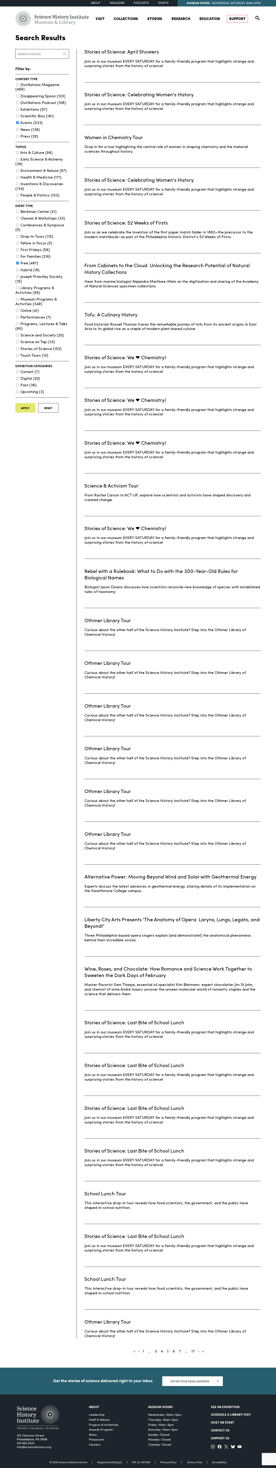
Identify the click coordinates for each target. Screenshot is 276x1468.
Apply (25, 408)
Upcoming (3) (32, 392)
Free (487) (29, 263)
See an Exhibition (225, 1407)
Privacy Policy (168, 1462)
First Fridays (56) (35, 250)
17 (193, 1351)
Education (209, 18)
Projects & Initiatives (103, 1425)
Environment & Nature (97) (43, 171)
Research (181, 18)
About (95, 3)
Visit (100, 18)
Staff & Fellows (99, 1420)
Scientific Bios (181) (37, 116)
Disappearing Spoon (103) (42, 96)
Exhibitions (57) (33, 110)
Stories (154, 18)
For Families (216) (35, 257)
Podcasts (141, 3)
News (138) (30, 130)
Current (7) (29, 372)
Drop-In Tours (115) (36, 237)
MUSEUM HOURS (160, 1407)
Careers (94, 1444)
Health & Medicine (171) (40, 178)
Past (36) (28, 385)
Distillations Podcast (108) (43, 103)
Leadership (97, 1415)
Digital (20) (30, 379)
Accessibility (219, 1462)
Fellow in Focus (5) (36, 243)
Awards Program (101, 1429)
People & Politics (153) (39, 196)
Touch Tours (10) (34, 356)
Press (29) (29, 137)
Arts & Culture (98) (36, 153)
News (93, 1434)
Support (237, 18)
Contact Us (220, 1430)
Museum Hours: (198, 3)
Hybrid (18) (30, 270)
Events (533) (31, 123)
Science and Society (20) (42, 335)
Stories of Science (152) (41, 349)
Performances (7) (35, 317)
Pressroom (96, 1439)
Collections (126, 18)
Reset (48, 408)
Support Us (220, 1438)
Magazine (117, 3)
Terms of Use (194, 1462)
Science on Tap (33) (37, 342)
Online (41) (29, 311)
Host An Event (222, 1422)
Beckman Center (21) (38, 212)
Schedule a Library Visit (231, 1414)
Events (163, 3)
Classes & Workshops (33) (42, 219)
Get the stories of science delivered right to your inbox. (103, 1380)
